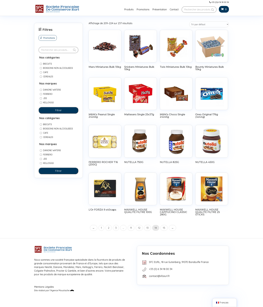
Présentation (159, 9)
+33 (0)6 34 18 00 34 (220, 2)
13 (147, 227)
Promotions (143, 9)
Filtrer (58, 110)
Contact (174, 9)
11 (131, 227)
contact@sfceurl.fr (159, 276)
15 (164, 227)
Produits (129, 9)
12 (139, 227)
